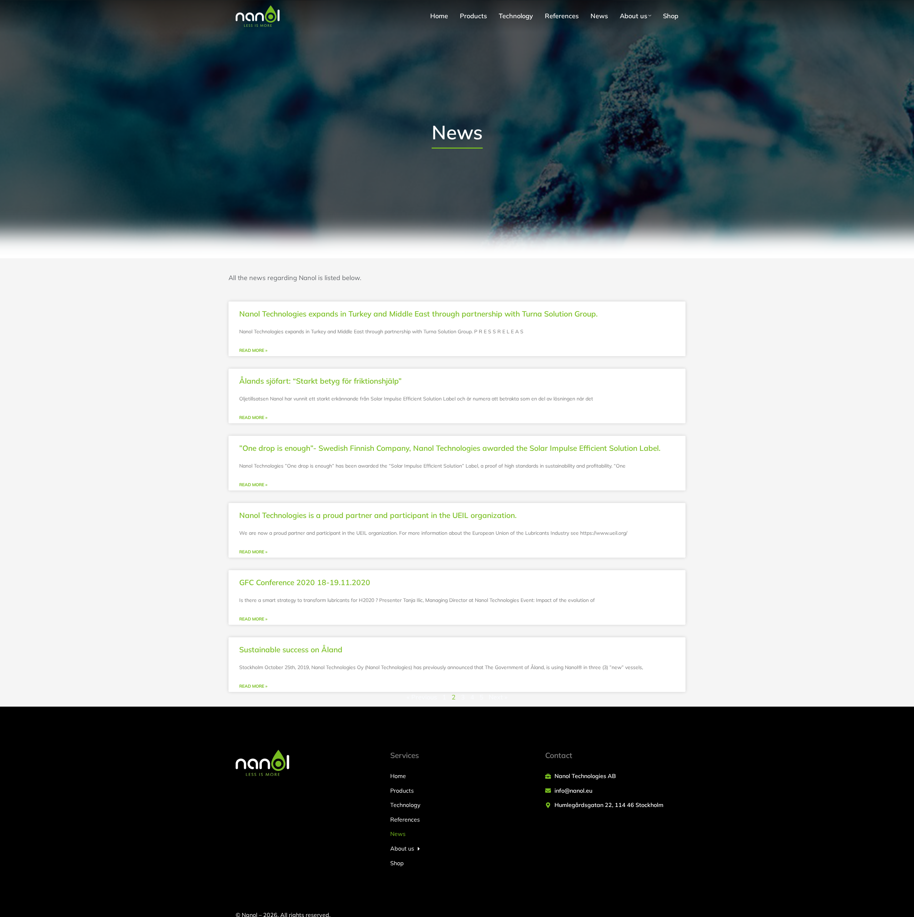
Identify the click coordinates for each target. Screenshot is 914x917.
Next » (498, 697)
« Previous (422, 697)
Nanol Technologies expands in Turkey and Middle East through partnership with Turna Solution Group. (418, 313)
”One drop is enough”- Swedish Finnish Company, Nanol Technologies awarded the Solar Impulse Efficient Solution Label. (450, 448)
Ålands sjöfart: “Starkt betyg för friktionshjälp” (320, 380)
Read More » (253, 350)
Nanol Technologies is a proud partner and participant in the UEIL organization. (378, 515)
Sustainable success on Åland (290, 649)
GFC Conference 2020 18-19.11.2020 (304, 582)
